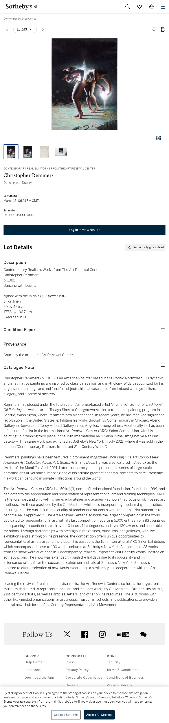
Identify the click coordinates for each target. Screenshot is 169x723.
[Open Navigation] (163, 6)
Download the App (39, 678)
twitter (67, 634)
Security (113, 662)
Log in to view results (84, 230)
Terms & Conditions (122, 670)
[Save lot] (154, 29)
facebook (84, 634)
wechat (143, 634)
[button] (84, 84)
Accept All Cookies (99, 715)
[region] (84, 705)
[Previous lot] (7, 29)
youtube (123, 634)
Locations (33, 670)
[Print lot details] (162, 29)
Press (70, 662)
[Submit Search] (127, 6)
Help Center (34, 662)
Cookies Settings (66, 715)
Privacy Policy (77, 670)
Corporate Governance (84, 678)
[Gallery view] (158, 138)
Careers (72, 685)
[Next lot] (43, 29)
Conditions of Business (125, 678)
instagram (102, 634)
